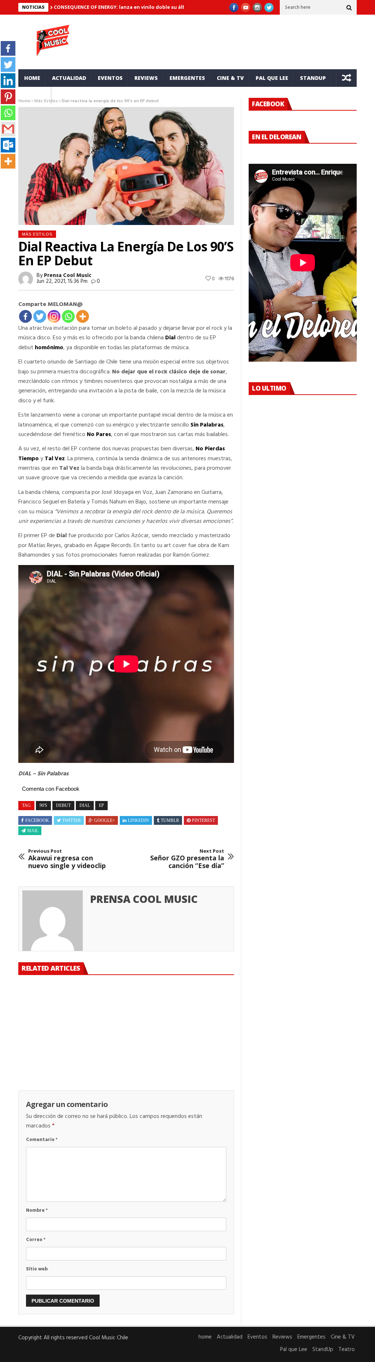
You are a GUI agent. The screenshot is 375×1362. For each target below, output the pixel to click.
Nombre (37, 1210)
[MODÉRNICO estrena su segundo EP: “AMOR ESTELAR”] (125, 1005)
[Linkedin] (8, 80)
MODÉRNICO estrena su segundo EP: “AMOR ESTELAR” (125, 1041)
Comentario (41, 1140)
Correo (35, 1240)
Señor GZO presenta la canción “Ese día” (187, 859)
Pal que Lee (272, 77)
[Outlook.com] (8, 145)
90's (43, 805)
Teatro (34, 95)
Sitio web (37, 1269)
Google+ (104, 820)
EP (101, 805)
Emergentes (187, 77)
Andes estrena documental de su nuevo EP (194, 1041)
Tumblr (170, 820)
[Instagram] (54, 316)
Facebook (37, 820)
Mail (32, 830)
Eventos (110, 77)
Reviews (146, 77)
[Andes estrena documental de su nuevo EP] (199, 1005)
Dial (170, 338)
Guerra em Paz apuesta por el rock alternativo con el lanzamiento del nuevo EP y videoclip (49, 1048)
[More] (82, 316)
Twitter (71, 820)
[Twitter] (39, 316)
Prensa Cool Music (68, 275)
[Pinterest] (8, 96)
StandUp (313, 77)
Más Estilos (37, 234)
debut (63, 805)
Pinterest (203, 820)
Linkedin (138, 820)
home (32, 77)
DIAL (84, 805)
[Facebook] (25, 316)
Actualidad (69, 77)
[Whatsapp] (68, 316)
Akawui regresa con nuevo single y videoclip (67, 859)
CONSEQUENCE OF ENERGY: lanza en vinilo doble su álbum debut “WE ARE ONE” (149, 7)
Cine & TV (230, 77)
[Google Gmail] (8, 129)
